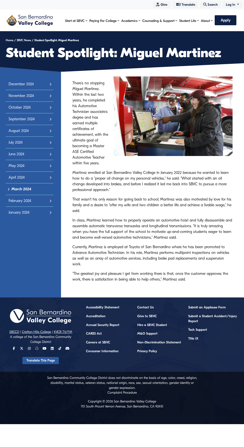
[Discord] (67, 349)
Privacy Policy (147, 351)
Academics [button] (129, 21)
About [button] (205, 21)
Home (9, 40)
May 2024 (17, 166)
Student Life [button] (187, 21)
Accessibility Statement (102, 307)
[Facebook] (14, 349)
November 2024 (21, 96)
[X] (21, 349)
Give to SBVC (147, 316)
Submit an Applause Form (207, 307)
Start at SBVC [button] (75, 21)
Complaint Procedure (122, 393)
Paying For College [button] (103, 21)
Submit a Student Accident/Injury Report (212, 318)
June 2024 (16, 154)
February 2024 (20, 201)
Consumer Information (102, 351)
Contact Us (145, 307)
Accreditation (96, 316)
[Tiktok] (59, 349)
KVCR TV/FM (63, 332)
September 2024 (22, 119)
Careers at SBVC (98, 342)
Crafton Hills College (36, 332)
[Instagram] (29, 349)
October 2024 (20, 107)
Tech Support (197, 330)
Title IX (193, 339)
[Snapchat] (37, 349)
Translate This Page (40, 360)
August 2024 (19, 131)
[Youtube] (44, 349)
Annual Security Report (102, 325)
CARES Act (94, 334)
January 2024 (19, 212)
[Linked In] (52, 349)
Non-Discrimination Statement (159, 342)
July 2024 (16, 142)
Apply (225, 20)
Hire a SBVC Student (152, 325)
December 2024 (21, 84)
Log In (231, 5)
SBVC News (24, 40)
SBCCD (14, 332)
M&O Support (147, 334)
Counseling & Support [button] (158, 21)
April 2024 (17, 177)
